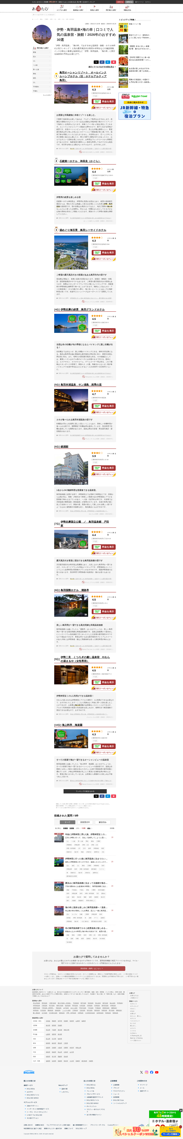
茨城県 (60, 1025)
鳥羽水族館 (101, 890)
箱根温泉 (62, 1013)
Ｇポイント (133, 1004)
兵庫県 (66, 1047)
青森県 (54, 1021)
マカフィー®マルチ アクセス (96, 1110)
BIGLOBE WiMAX (33, 1098)
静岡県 (48, 1043)
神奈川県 (66, 1030)
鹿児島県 (84, 1061)
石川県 (54, 1039)
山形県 (78, 1021)
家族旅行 (81, 900)
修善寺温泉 (36, 1008)
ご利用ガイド (134, 998)
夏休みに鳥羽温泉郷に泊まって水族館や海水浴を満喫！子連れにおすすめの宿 (94, 780)
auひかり (30, 1092)
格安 (102, 848)
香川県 (54, 1056)
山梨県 (48, 1034)
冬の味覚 (102, 938)
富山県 (48, 1039)
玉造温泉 (82, 1010)
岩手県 (60, 1021)
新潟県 (60, 1034)
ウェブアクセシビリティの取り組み (58, 1125)
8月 (98, 893)
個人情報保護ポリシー (80, 1125)
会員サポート (144, 1091)
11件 (108, 89)
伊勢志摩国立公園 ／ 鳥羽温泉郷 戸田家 (85, 523)
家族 (34, 52)
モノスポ (133, 1023)
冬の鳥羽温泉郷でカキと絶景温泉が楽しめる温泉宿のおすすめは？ (90, 218)
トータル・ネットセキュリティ (37, 1112)
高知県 (66, 1056)
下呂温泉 (90, 1008)
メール (142, 1088)
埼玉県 (48, 1030)
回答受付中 (85, 822)
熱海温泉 (108, 1013)
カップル (74, 914)
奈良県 (72, 1047)
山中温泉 (66, 1008)
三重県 (98, 841)
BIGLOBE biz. (91, 1085)
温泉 (90, 917)
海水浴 (79, 897)
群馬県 (54, 1025)
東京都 (60, 1030)
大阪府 (60, 1047)
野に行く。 (133, 1026)
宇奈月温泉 (82, 1008)
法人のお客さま (89, 1080)
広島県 (66, 1052)
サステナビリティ (119, 1091)
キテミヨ (133, 1018)
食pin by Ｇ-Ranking (136, 1038)
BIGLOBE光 (31, 1089)
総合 (88, 828)
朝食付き (69, 852)
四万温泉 (52, 1005)
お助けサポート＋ (33, 1106)
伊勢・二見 (85, 845)
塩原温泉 (68, 1005)
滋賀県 (48, 1047)
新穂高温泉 (106, 1008)
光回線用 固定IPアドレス (95, 1097)
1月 (79, 848)
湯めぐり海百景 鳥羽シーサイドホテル (83, 230)
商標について (68, 1128)
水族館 (74, 900)
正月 (84, 848)
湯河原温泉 (105, 1005)
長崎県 (60, 1061)
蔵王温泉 (105, 1003)
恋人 (34, 56)
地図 (95, 96)
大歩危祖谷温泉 (90, 1013)
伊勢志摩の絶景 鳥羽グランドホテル (83, 309)
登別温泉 (44, 1003)
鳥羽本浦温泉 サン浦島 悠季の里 (81, 384)
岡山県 (60, 1052)
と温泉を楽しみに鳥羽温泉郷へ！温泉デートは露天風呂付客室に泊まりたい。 (96, 148)
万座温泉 (44, 1005)
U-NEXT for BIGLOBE (34, 1115)
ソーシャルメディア (120, 1103)
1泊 (105, 921)
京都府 (54, 1047)
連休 (73, 897)
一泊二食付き (85, 921)
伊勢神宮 (69, 845)
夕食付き (88, 852)
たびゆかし (133, 1033)
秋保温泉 (90, 1003)
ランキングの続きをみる (85, 791)
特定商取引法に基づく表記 (33, 1128)
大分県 (72, 1061)
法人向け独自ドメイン (94, 1115)
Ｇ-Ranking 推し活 (135, 1035)
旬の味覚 (69, 942)
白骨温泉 (82, 1005)
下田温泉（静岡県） (48, 1008)
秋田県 (72, 1021)
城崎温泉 (114, 1008)
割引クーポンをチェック (105, 108)
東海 (92, 841)
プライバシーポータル (97, 1125)
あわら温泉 (74, 1008)
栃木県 (48, 1025)
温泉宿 (96, 897)
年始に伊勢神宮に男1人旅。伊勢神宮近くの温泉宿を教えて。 (89, 511)
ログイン (148, 2)
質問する (129, 2)
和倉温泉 (58, 1008)
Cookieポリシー (113, 1125)
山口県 (72, 1052)
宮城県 (66, 1021)
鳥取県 (48, 1052)
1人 (34, 61)
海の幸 (76, 852)
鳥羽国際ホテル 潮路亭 (75, 590)
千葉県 (54, 1030)
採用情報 (116, 1097)
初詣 (82, 852)
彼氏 (34, 78)
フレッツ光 (90, 1091)
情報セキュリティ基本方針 (53, 1128)
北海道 (48, 1021)
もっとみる (47, 95)
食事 (90, 897)
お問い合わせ (28, 1125)
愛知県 (60, 1043)
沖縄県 (91, 1061)
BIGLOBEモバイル (33, 1095)
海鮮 (85, 897)
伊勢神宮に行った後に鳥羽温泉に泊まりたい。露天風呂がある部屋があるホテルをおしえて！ (99, 298)
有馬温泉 (36, 1010)
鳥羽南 (68, 917)
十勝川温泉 (52, 1003)
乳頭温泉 (76, 1003)
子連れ (35, 91)
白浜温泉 (43, 1010)
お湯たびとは (134, 995)
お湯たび (133, 1013)
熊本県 (66, 1061)
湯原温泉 (97, 1010)
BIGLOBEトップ (81, 1128)
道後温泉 (57, 1010)
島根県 (54, 1052)
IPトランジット (92, 1106)
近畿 (81, 914)
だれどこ (133, 1008)
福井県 (60, 1039)
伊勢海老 (96, 848)
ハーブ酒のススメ (135, 1040)
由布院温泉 (100, 1013)
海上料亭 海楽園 (72, 724)
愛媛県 (60, 1056)
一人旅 (35, 65)
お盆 (68, 897)
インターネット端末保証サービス (38, 1109)
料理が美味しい (90, 900)
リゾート (101, 869)
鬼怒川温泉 (59, 1005)
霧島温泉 (119, 1010)
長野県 (54, 1034)
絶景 (82, 938)
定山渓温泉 (36, 1003)
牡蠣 (77, 938)
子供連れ (36, 86)
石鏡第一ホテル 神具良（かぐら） (80, 161)
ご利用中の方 (142, 1080)
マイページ (140, 2)
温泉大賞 (64, 1089)
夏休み (103, 893)
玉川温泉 (44, 1013)
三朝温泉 (75, 1010)
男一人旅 (36, 69)
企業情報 (113, 1080)
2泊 (103, 852)
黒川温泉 (111, 1010)
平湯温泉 (98, 1008)
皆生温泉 (89, 1010)
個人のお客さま (30, 1080)
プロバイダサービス (93, 1094)
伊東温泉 (113, 1005)
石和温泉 (97, 1005)
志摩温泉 (80, 1013)
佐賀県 (54, 1061)
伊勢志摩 (77, 845)
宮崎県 (78, 1061)
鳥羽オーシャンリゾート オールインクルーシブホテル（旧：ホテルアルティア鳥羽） (83, 76)
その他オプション (33, 1118)
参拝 (89, 848)
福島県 (84, 1021)
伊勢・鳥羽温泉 (71, 848)
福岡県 (48, 1061)
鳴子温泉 (83, 1003)
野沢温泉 (75, 1005)
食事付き (96, 852)
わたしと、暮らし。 (136, 1016)
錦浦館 (64, 446)
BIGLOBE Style (118, 1100)
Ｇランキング (134, 1006)
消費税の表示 (39, 1125)
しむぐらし (65, 1092)
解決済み (103, 822)
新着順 (65, 828)
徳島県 (48, 1056)
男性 (34, 74)
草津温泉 (120, 1003)
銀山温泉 (112, 1003)
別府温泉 (104, 1010)
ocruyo (132, 1011)
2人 (34, 82)
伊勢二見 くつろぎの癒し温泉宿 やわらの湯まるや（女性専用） (85, 659)
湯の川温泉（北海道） (64, 1003)
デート (96, 917)
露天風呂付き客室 (72, 876)
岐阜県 (54, 1043)
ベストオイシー (135, 1021)
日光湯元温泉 (53, 1013)
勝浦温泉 (50, 1010)
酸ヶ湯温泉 (36, 1013)
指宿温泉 (115, 1013)
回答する (120, 2)
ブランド (116, 1088)
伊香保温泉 (36, 1005)
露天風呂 (93, 869)
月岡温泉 (89, 1005)
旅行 (68, 900)
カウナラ (133, 1028)
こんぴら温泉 (66, 1010)
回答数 (72, 828)
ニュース (116, 1094)
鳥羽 (103, 865)
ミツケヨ (133, 1031)
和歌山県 (78, 1047)
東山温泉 (98, 1003)
